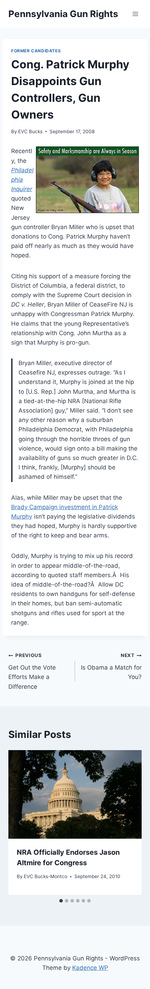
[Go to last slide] (20, 822)
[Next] (130, 822)
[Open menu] (135, 13)
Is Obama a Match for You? (111, 666)
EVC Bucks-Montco (45, 876)
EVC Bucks (30, 131)
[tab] (61, 901)
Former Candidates (36, 50)
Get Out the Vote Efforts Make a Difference (32, 671)
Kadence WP (90, 967)
